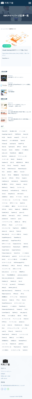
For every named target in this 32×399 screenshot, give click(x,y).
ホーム (2, 29)
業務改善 (16, 174)
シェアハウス (18, 225)
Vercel (26, 243)
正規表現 (4, 196)
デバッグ (26, 290)
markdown (20, 278)
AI (3, 137)
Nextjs (25, 134)
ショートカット (23, 334)
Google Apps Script (7, 134)
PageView (16, 228)
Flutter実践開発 (11, 275)
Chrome (4, 337)
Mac (3, 174)
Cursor (22, 171)
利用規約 (3, 373)
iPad (10, 225)
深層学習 (25, 246)
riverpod (16, 137)
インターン (5, 159)
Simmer (4, 300)
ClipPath (14, 312)
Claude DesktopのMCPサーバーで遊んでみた (15, 50)
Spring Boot (11, 193)
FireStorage (21, 284)
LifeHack (14, 334)
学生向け (24, 190)
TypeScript (11, 146)
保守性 (4, 225)
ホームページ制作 (16, 234)
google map (5, 240)
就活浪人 (17, 221)
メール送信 (13, 306)
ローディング (13, 296)
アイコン (4, 284)
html (3, 259)
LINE (13, 265)
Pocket (25, 200)
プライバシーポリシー (6, 371)
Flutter (4, 131)
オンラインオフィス (24, 256)
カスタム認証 (11, 315)
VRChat (15, 293)
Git (3, 165)
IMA (3, 315)
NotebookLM (24, 181)
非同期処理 (5, 340)
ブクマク (4, 203)
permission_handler (22, 275)
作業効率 (21, 271)
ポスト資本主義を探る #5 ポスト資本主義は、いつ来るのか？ (19, 119)
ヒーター (14, 271)
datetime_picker (13, 287)
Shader (11, 300)
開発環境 (25, 209)
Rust (24, 300)
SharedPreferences (7, 303)
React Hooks (25, 174)
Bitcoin (19, 265)
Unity (25, 184)
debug (4, 287)
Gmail (25, 234)
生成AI (4, 215)
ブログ (6, 29)
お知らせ (4, 153)
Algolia (25, 346)
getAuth (21, 343)
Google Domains (6, 246)
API (22, 293)
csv (3, 325)
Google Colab (5, 250)
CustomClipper (6, 312)
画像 (15, 171)
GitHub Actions (11, 168)
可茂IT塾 (18, 134)
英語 (19, 315)
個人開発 (4, 184)
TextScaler (5, 190)
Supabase (5, 162)
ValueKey (13, 281)
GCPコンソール (6, 243)
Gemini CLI (18, 331)
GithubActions (18, 325)
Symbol (25, 350)
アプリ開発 (25, 149)
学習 (25, 315)
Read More (5, 58)
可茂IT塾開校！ (11, 91)
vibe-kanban (14, 181)
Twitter (12, 187)
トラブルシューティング (13, 328)
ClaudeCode (5, 212)
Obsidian (19, 159)
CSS (9, 165)
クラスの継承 (23, 259)
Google (24, 178)
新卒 (19, 146)
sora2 (4, 331)
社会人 (4, 178)
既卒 (24, 221)
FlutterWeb (13, 153)
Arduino (26, 318)
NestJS (4, 156)
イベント (22, 131)
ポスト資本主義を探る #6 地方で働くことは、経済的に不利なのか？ (19, 112)
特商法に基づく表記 (5, 376)
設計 (12, 162)
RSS (17, 178)
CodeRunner (5, 181)
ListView (25, 215)
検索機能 (4, 296)
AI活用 (17, 149)
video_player (23, 312)
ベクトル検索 (5, 206)
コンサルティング (15, 350)
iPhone (10, 331)
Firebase (4, 140)
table (11, 196)
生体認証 (13, 340)
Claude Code (5, 334)
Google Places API (16, 240)
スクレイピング (6, 228)
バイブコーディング (7, 221)
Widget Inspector (6, 293)
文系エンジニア (17, 268)
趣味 (13, 206)
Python (18, 231)
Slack (4, 146)
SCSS (4, 209)
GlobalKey (5, 281)
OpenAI (22, 203)
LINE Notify (5, 265)
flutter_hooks (5, 234)
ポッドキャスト (6, 318)
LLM (18, 215)
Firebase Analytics (6, 253)
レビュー (4, 343)
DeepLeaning (16, 246)
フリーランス (12, 321)
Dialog (27, 325)
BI (3, 328)
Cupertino (14, 212)
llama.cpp (12, 215)
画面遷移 (23, 228)
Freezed (15, 165)
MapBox (17, 209)
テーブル (18, 196)
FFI (18, 300)
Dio (26, 309)
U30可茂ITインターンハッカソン (15, 77)
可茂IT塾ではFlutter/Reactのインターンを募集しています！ (19, 85)
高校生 (11, 337)
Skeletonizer (23, 296)
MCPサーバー (13, 203)
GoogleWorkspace (6, 237)
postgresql (5, 218)
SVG (11, 184)
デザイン (24, 137)
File (3, 168)
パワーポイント (6, 200)
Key (20, 281)
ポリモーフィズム (6, 262)
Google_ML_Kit (17, 243)
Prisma (4, 149)
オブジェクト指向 (12, 259)
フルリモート (20, 187)
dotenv (11, 231)
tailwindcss (12, 156)
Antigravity (13, 343)
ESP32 (4, 321)
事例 (27, 162)
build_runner (5, 271)
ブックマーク (16, 200)
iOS (9, 174)
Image (23, 165)
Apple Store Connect (7, 290)
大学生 (11, 178)
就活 (25, 146)
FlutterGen (18, 290)
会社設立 (21, 321)
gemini (14, 256)
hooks (26, 196)
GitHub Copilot (6, 256)
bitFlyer (26, 265)
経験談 (21, 153)
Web (12, 159)
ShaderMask (17, 237)
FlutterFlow (22, 306)
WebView (4, 187)
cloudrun (13, 218)
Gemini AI (17, 253)
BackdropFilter (22, 340)
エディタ (24, 328)
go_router (12, 284)
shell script (20, 193)
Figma (23, 140)
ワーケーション (22, 156)
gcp (19, 218)
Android (18, 184)
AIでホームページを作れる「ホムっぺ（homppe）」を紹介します (17, 105)
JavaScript (13, 143)
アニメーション (17, 318)
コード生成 (25, 253)
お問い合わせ (4, 378)
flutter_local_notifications (8, 278)
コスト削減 (5, 350)
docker (10, 325)
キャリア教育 (20, 337)
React (9, 137)
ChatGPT (21, 143)
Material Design (22, 168)
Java (3, 193)
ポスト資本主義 (14, 140)
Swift (10, 209)
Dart (10, 149)
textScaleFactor (15, 190)
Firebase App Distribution (8, 309)
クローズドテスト (6, 346)
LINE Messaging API (19, 262)
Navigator (4, 306)
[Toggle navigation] (30, 3)
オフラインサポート (19, 303)
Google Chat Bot (16, 250)
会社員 (9, 171)
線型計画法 (19, 162)
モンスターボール (22, 206)
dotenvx (4, 231)
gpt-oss (21, 212)
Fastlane (19, 309)
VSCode (4, 143)
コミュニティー (6, 268)
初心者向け (13, 131)
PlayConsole (17, 346)
